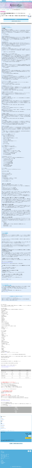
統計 (2, 9)
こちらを (6, 352)
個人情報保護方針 (3, 462)
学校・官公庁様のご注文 (4, 455)
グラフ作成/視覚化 (7, 9)
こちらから (10, 405)
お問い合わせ (2, 451)
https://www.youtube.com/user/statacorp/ (5, 400)
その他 (10, 9)
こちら (7, 289)
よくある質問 (2, 452)
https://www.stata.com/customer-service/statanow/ (7, 262)
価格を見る (16, 19)
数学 (4, 9)
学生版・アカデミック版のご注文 (5, 454)
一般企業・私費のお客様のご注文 (5, 456)
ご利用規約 (2, 463)
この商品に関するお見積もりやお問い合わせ (17, 443)
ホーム (1, 9)
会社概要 (2, 460)
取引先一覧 (2, 461)
